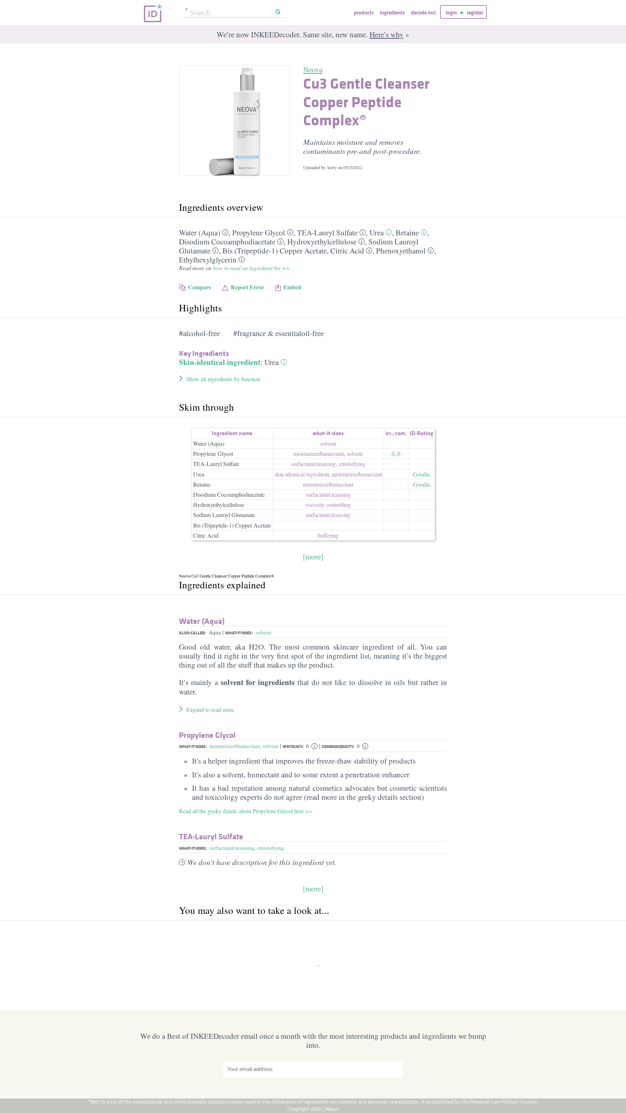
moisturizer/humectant (234, 745)
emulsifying (352, 463)
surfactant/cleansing (231, 847)
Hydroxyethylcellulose (321, 241)
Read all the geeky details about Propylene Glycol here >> (245, 811)
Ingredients (392, 12)
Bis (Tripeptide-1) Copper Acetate (274, 250)
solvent (328, 443)
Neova (312, 69)
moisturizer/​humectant (318, 453)
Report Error (247, 287)
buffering (328, 535)
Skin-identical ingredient (219, 362)
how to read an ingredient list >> (251, 268)
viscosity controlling (328, 504)
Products (363, 12)
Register (475, 12)
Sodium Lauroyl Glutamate (224, 514)
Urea (377, 232)
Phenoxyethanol (401, 250)
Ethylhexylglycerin (208, 260)
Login (451, 12)
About (332, 1108)
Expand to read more (210, 709)
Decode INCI (423, 12)
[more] (313, 556)
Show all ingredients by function (223, 379)
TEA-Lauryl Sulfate (327, 232)
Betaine (407, 232)
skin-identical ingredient (301, 474)
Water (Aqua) (199, 232)
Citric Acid (347, 250)
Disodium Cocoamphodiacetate (227, 241)
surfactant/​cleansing (313, 463)
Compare (199, 287)
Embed (292, 287)
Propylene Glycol (258, 232)
